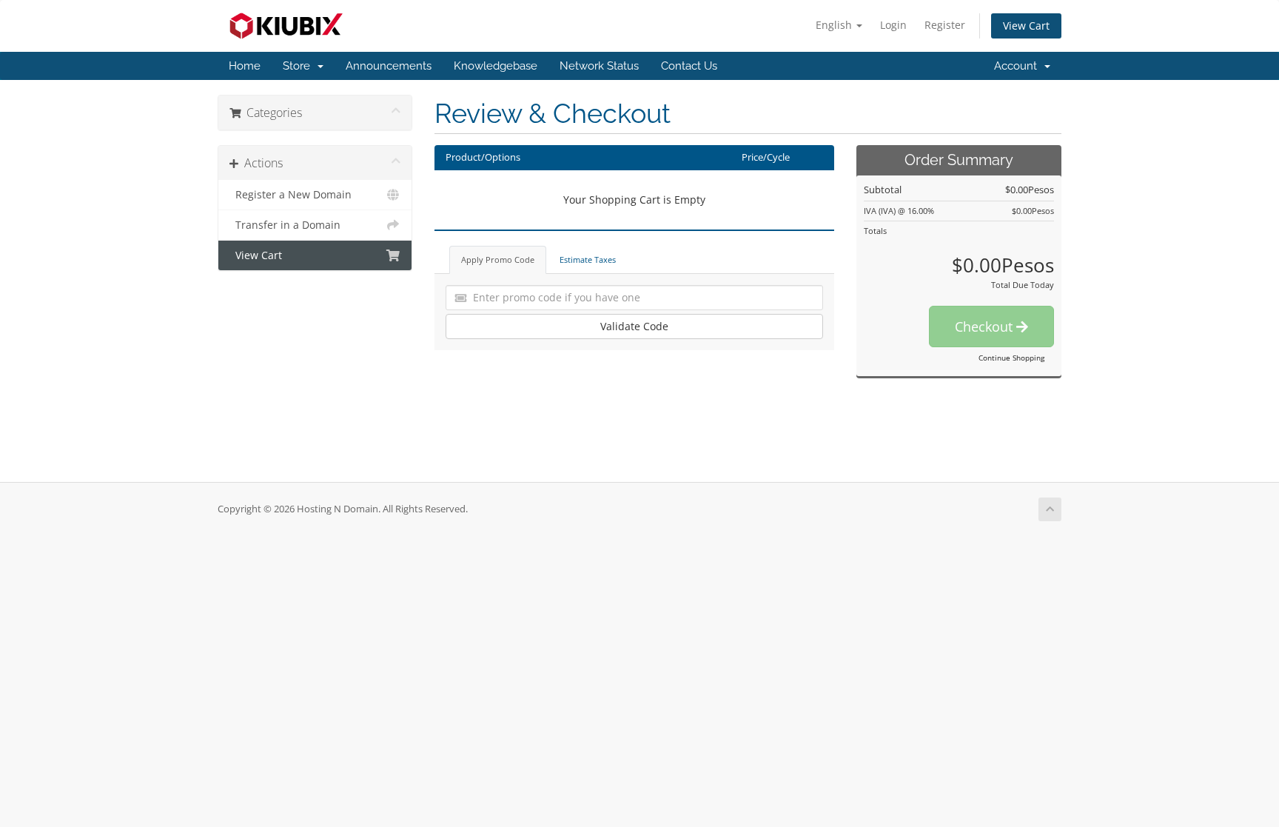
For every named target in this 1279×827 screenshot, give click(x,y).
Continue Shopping (1011, 357)
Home (245, 66)
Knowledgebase (495, 66)
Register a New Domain (290, 194)
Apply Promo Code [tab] (497, 259)
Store (299, 66)
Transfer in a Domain (284, 225)
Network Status (599, 66)
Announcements (389, 66)
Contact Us (689, 66)
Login (893, 25)
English (835, 25)
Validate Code (634, 326)
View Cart (1026, 26)
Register (944, 25)
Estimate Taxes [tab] (588, 259)
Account (1018, 66)
